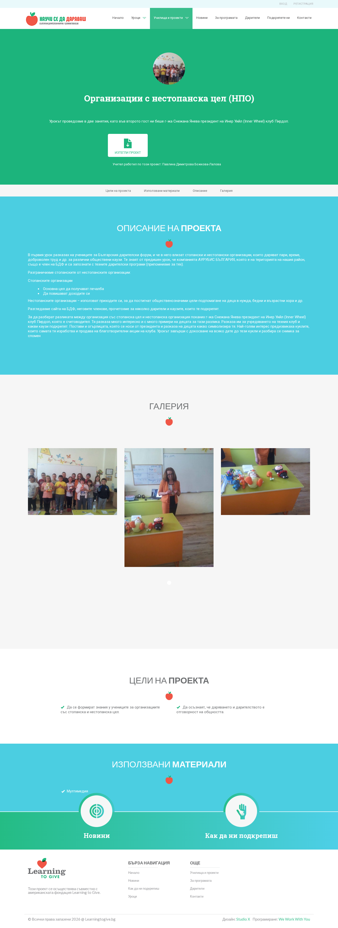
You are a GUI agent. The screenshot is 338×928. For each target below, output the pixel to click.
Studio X (243, 919)
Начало (118, 18)
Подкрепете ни (278, 18)
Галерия (226, 191)
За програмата (226, 18)
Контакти (304, 18)
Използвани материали (162, 191)
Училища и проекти (168, 18)
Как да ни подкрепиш (241, 835)
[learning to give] (47, 872)
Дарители (252, 18)
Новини (202, 18)
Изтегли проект (128, 152)
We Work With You (294, 919)
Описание (200, 191)
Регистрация (303, 3)
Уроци (132, 896)
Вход (283, 3)
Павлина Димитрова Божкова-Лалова (191, 164)
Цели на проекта (118, 191)
